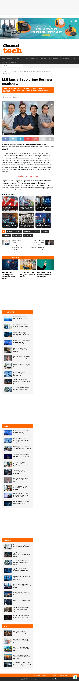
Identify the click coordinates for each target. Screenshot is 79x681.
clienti (9, 232)
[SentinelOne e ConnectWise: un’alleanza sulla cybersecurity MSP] (8, 342)
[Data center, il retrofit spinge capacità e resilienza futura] (8, 602)
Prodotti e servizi (31, 58)
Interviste (4, 62)
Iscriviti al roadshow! (27, 176)
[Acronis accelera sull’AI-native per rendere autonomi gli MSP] (8, 456)
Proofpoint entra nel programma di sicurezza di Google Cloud (21, 373)
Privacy (54, 675)
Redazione (74, 675)
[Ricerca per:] (12, 66)
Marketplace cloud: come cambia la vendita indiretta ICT (21, 640)
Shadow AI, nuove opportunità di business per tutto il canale (21, 471)
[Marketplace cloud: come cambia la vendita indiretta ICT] (8, 641)
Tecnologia (66, 58)
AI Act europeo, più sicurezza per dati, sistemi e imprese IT (21, 593)
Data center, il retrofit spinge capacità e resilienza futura (21, 601)
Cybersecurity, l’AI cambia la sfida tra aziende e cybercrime (21, 577)
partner (6, 235)
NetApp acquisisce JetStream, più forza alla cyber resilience (21, 365)
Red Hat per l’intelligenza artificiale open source (8, 275)
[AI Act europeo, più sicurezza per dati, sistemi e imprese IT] (8, 594)
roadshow (17, 235)
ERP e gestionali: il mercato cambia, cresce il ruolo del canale (21, 648)
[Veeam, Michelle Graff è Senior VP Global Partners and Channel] (8, 488)
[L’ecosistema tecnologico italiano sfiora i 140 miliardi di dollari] (8, 586)
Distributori (53, 58)
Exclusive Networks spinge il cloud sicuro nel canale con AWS (21, 479)
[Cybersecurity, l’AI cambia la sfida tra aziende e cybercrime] (8, 578)
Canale (9, 58)
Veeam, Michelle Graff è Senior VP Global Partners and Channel (22, 487)
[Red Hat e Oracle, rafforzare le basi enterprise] (45, 264)
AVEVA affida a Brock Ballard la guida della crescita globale (22, 357)
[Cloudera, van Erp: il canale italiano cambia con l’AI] (8, 318)
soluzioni (27, 235)
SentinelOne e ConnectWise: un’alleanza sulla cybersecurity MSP (21, 342)
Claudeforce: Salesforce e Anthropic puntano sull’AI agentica (20, 326)
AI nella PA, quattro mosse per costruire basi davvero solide (21, 389)
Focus (6, 626)
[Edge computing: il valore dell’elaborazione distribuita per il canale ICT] (8, 657)
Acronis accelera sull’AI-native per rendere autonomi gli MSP (22, 455)
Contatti (46, 675)
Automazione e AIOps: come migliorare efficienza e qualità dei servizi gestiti (22, 664)
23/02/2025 (8, 97)
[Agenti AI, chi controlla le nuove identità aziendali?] (8, 570)
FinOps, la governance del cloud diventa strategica (20, 632)
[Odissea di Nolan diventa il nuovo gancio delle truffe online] (8, 617)
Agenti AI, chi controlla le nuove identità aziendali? (20, 569)
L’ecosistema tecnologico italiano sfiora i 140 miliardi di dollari (22, 585)
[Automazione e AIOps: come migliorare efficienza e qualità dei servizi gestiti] (8, 664)
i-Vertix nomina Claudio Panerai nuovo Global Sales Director (21, 349)
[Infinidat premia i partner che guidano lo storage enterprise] (8, 448)
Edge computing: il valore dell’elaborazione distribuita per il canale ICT (21, 656)
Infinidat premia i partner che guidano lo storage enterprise (22, 447)
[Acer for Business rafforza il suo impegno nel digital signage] (8, 609)
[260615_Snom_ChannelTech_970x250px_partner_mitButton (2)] (39, 38)
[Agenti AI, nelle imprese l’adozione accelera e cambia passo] (8, 381)
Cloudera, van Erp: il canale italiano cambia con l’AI (21, 317)
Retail (43, 58)
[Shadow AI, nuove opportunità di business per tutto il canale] (8, 472)
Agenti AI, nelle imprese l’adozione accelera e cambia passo (21, 381)
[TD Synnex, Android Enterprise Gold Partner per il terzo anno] (8, 464)
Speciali (13, 62)
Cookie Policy (64, 675)
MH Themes (55, 679)
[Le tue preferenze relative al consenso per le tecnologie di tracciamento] (75, 677)
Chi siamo (37, 675)
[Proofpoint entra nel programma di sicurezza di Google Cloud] (8, 374)
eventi (18, 232)
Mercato (18, 58)
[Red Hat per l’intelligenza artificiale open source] (10, 264)
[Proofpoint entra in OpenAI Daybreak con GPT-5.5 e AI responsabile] (8, 503)
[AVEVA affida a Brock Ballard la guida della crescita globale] (8, 358)
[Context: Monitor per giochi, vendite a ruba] (28, 264)
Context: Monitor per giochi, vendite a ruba (27, 274)
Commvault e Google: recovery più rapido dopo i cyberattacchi (21, 334)
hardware (27, 232)
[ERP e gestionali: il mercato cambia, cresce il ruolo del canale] (8, 649)
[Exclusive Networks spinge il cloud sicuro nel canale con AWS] (8, 480)
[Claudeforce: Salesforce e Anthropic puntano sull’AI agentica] (8, 326)
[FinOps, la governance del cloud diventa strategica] (8, 633)
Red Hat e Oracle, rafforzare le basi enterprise (44, 274)
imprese (45, 232)
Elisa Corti (17, 97)
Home (3, 58)
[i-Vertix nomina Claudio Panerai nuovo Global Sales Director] (8, 350)
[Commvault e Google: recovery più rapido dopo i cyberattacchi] (8, 334)
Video (75, 58)
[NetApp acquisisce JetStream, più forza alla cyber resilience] (8, 366)
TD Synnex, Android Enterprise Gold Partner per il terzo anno (21, 463)
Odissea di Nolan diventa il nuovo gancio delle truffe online (21, 617)
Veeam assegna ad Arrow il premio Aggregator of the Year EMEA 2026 (21, 495)
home (37, 232)
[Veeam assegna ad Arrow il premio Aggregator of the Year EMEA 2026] (8, 495)
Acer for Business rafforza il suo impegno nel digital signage (21, 609)
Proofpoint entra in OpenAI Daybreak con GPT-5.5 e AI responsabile (21, 503)
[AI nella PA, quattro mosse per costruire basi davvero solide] (8, 389)
